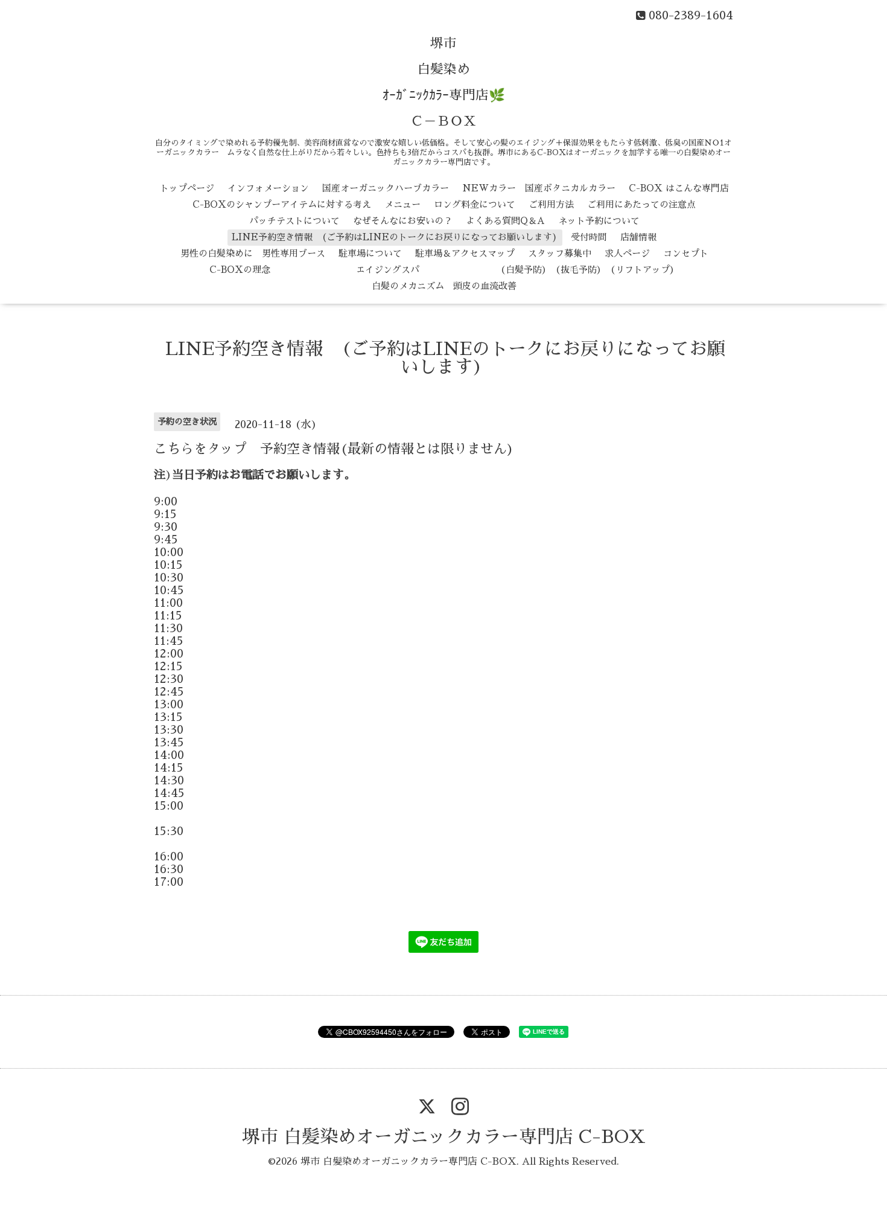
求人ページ (627, 253)
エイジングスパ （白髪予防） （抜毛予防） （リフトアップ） (481, 269)
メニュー (402, 204)
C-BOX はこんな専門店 (679, 188)
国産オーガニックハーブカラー (385, 188)
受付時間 (589, 237)
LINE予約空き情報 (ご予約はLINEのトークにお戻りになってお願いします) (395, 237)
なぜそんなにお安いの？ (403, 220)
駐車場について (370, 253)
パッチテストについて (294, 220)
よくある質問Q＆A (505, 220)
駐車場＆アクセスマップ (465, 253)
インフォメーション (268, 188)
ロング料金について (474, 204)
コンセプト (685, 253)
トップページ (187, 188)
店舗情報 (638, 237)
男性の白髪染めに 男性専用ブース (252, 253)
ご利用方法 (551, 204)
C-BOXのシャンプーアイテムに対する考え (281, 204)
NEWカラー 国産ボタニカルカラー (538, 188)
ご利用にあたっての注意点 (641, 204)
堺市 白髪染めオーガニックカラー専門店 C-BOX (444, 1137)
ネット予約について (599, 220)
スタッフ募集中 (559, 253)
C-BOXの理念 (239, 269)
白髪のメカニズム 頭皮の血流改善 (444, 285)
